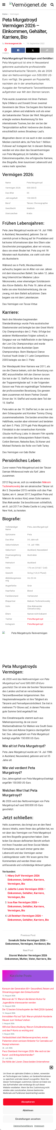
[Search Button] (52, 4)
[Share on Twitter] (33, 50)
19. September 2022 (35, 43)
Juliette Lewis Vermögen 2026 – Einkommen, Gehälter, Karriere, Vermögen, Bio (27, 893)
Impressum (39, 1126)
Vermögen (14, 14)
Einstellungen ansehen (28, 1119)
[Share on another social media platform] (47, 50)
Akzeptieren (28, 1101)
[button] (51, 1067)
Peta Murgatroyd (35, 619)
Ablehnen (28, 1110)
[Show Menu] (3, 4)
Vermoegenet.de (13, 43)
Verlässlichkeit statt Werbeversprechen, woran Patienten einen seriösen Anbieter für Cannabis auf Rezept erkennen (27, 1041)
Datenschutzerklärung (23, 1126)
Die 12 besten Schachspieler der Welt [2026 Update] (27, 1009)
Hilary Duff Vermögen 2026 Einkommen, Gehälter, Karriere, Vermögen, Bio (26, 879)
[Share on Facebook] (18, 50)
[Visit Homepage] (27, 4)
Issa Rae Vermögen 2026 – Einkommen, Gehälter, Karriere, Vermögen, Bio (26, 906)
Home (4, 14)
